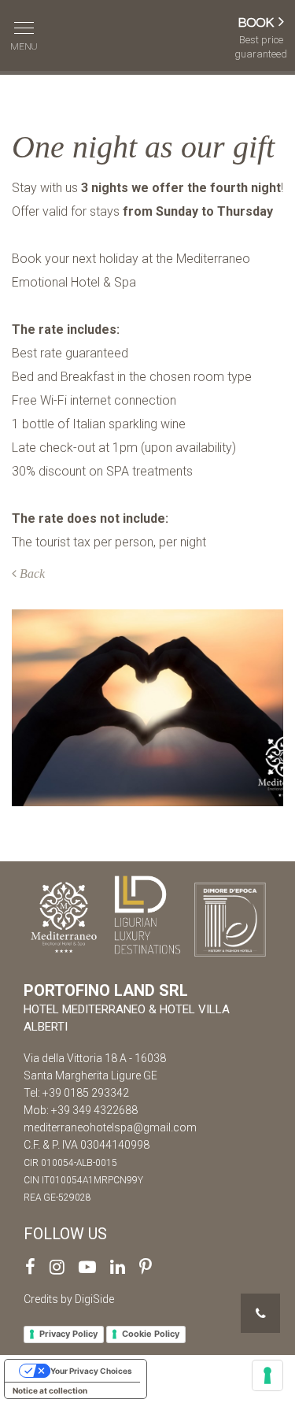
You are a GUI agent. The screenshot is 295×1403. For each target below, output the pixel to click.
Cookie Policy (150, 1333)
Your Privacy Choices (91, 1370)
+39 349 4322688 (94, 1110)
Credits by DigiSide (69, 1299)
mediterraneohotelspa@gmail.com (110, 1127)
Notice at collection (50, 1390)
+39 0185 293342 (85, 1092)
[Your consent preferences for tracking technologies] (267, 1375)
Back (31, 573)
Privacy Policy (68, 1333)
